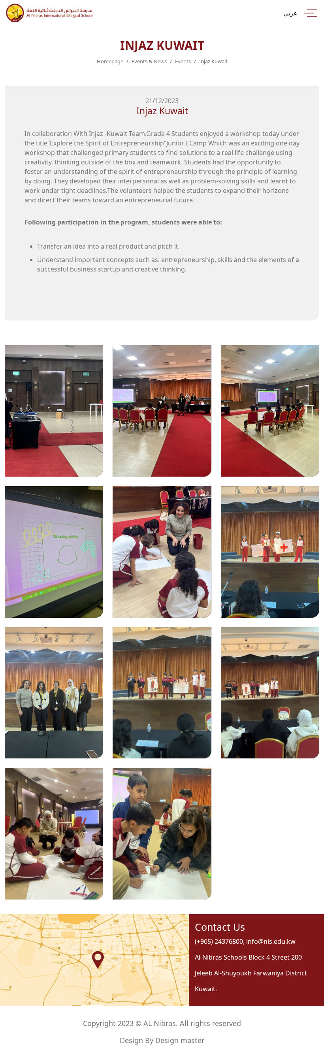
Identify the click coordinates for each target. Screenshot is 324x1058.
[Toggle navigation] (310, 13)
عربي (290, 13)
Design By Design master (162, 1040)
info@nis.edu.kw (271, 941)
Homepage (110, 61)
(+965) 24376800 (219, 941)
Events (183, 61)
